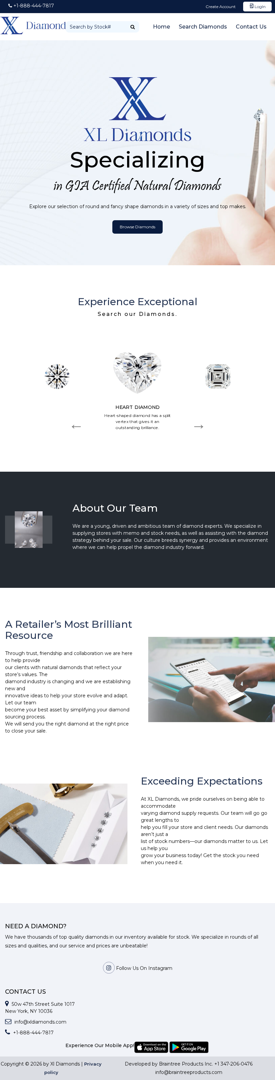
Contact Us (251, 27)
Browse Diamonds (137, 226)
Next (198, 420)
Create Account (221, 6)
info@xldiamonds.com (39, 1022)
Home (161, 27)
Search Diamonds (203, 27)
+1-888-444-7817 (33, 1033)
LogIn (260, 6)
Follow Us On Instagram (143, 968)
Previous (76, 420)
